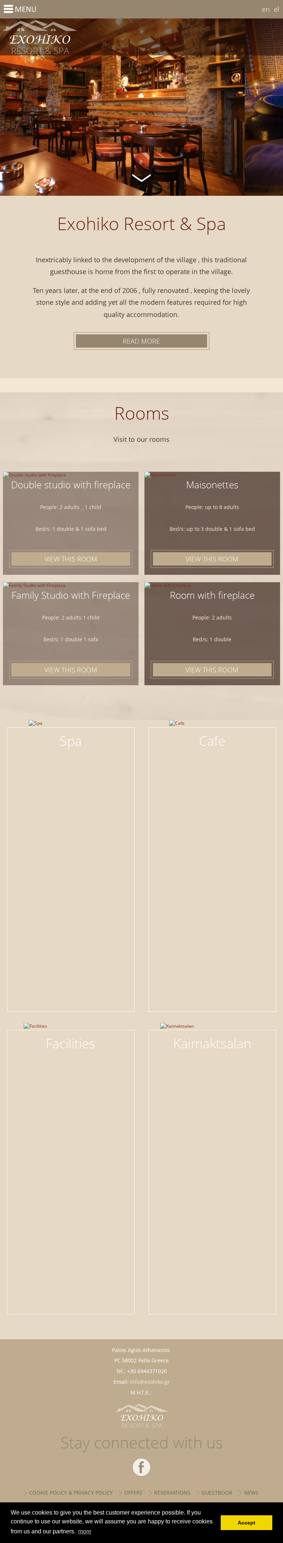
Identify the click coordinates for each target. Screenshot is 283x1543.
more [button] (84, 1531)
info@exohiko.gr (150, 1381)
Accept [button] (246, 1523)
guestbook (217, 1492)
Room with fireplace (212, 595)
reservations (172, 1492)
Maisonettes (212, 484)
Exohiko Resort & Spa (71, 36)
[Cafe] (212, 734)
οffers (133, 1492)
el (276, 9)
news (251, 1492)
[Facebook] (141, 1467)
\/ (141, 177)
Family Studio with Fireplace (70, 595)
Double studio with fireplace (70, 484)
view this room (71, 558)
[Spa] (70, 734)
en (266, 9)
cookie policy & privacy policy (71, 1492)
